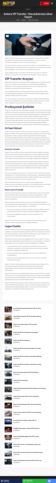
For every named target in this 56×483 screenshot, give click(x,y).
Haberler (28, 9)
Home (18, 20)
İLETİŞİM (46, 3)
